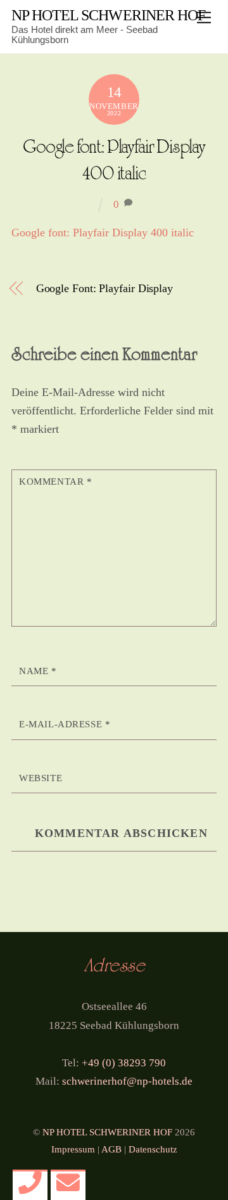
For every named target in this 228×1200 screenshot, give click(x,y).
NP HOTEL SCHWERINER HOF (107, 1132)
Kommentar (55, 481)
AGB (111, 1149)
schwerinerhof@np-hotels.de (127, 1081)
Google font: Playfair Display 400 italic (102, 232)
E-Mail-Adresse (64, 724)
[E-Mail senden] (68, 1183)
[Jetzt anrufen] (30, 1183)
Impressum (73, 1149)
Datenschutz (153, 1149)
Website (40, 778)
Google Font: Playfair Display (104, 288)
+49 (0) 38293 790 (124, 1062)
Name (38, 671)
